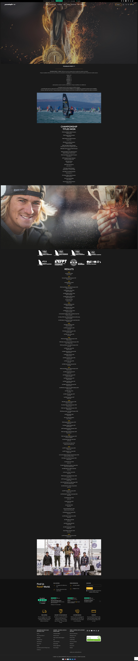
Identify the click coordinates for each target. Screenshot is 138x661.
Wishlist (71, 647)
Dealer (38, 645)
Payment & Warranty (73, 633)
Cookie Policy (72, 639)
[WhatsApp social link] (96, 631)
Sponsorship (55, 643)
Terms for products (73, 641)
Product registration (56, 645)
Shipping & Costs (73, 635)
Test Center (39, 643)
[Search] (126, 4)
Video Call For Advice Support (58, 637)
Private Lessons (56, 635)
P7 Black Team (39, 639)
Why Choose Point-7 (41, 635)
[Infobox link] (44, 615)
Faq (54, 639)
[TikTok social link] (98, 631)
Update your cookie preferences (75, 652)
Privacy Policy (72, 637)
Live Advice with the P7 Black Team (43, 647)
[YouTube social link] (91, 631)
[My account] (123, 4)
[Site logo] (10, 4)
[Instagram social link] (89, 631)
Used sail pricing (56, 641)
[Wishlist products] (128, 4)
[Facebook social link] (87, 631)
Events (38, 633)
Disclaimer (72, 643)
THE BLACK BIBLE (56, 633)
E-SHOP (118, 4)
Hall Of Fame (39, 641)
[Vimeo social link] (94, 631)
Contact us (39, 649)
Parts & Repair (55, 647)
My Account (72, 645)
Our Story (38, 637)
